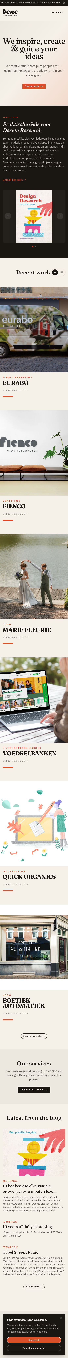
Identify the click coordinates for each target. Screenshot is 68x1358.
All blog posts (32, 1286)
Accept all (34, 1340)
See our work (32, 86)
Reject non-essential (34, 1348)
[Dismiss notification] (64, 3)
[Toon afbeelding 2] (35, 246)
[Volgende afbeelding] (60, 216)
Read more (41, 1331)
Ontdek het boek (13, 179)
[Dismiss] (61, 1318)
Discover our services (32, 1089)
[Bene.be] (10, 12)
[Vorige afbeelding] (8, 216)
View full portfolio (32, 1036)
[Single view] (55, 272)
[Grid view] (62, 272)
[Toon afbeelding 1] (32, 246)
